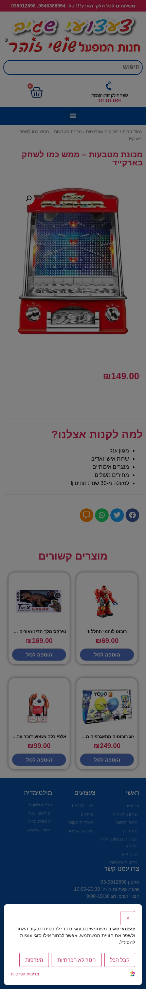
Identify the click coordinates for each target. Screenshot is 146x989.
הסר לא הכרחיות (76, 960)
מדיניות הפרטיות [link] (25, 974)
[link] (132, 974)
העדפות (34, 960)
